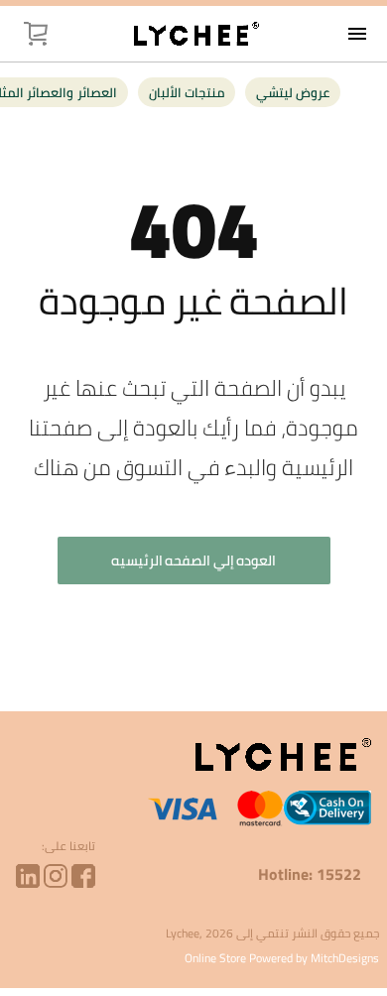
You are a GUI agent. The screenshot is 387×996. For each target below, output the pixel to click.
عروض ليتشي (292, 92)
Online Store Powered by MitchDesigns (282, 957)
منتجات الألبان (186, 92)
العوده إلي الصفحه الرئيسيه (194, 560)
